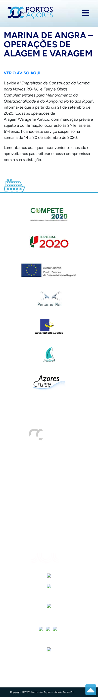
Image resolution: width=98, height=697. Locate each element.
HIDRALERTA (21, 468)
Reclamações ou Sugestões (34, 508)
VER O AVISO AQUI (22, 73)
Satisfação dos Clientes (30, 488)
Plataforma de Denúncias (32, 518)
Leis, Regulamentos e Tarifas (35, 538)
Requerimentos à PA (27, 478)
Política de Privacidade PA (33, 528)
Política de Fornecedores (32, 498)
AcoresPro (68, 692)
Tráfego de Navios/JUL (30, 458)
